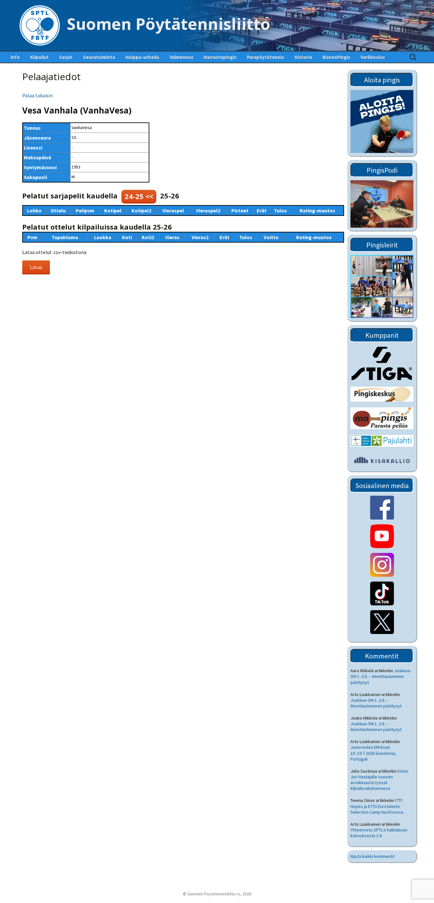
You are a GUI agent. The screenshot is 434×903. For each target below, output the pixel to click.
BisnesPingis (336, 57)
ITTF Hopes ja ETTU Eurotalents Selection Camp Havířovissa (376, 806)
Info (15, 57)
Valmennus (181, 57)
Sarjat (65, 57)
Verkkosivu (373, 57)
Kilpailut (39, 57)
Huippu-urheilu (142, 57)
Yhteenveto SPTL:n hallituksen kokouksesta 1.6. (378, 832)
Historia (303, 57)
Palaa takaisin (37, 95)
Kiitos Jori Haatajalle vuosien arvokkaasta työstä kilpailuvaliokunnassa (379, 779)
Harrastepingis (220, 57)
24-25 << (139, 196)
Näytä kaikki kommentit (372, 856)
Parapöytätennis (265, 57)
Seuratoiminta (99, 57)
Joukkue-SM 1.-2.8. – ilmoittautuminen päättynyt (380, 676)
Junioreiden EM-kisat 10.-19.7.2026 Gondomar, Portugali (373, 753)
